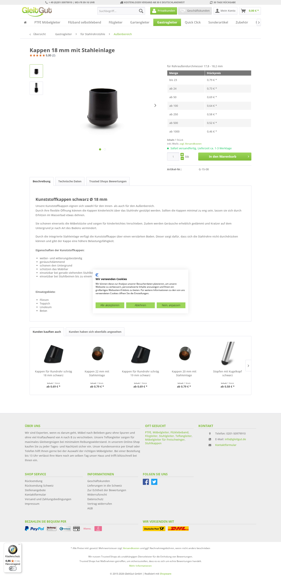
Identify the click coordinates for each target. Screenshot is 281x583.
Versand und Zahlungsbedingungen (48, 499)
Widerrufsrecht (97, 494)
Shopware (165, 573)
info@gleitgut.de (235, 439)
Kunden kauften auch (47, 331)
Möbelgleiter (161, 432)
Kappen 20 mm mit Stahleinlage (184, 373)
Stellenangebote (35, 490)
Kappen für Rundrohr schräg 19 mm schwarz (140, 373)
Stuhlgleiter (166, 436)
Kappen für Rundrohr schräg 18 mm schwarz (53, 373)
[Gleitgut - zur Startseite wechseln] (37, 12)
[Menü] (19, 545)
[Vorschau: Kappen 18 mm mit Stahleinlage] (36, 71)
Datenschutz (95, 499)
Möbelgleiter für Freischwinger (165, 439)
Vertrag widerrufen (99, 503)
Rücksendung (33, 481)
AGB (90, 508)
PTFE (148, 432)
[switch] (13, 568)
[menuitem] (121, 11)
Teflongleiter (183, 436)
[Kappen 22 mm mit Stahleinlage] (97, 354)
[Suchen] (141, 11)
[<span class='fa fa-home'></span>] (25, 22)
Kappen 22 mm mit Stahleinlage (97, 373)
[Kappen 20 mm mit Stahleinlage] (184, 354)
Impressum (32, 503)
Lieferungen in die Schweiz (104, 485)
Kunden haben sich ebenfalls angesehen (95, 331)
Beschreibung (41, 181)
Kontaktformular (225, 445)
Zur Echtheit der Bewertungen (106, 490)
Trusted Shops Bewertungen (108, 181)
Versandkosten (131, 548)
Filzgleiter (151, 436)
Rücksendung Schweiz (39, 485)
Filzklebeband (179, 432)
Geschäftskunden (98, 481)
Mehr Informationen (140, 565)
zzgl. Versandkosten (191, 143)
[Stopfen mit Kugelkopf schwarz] (227, 354)
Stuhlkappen (153, 443)
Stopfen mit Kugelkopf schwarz (227, 373)
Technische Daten (69, 181)
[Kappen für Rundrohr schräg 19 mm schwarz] (140, 354)
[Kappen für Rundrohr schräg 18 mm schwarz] (53, 354)
